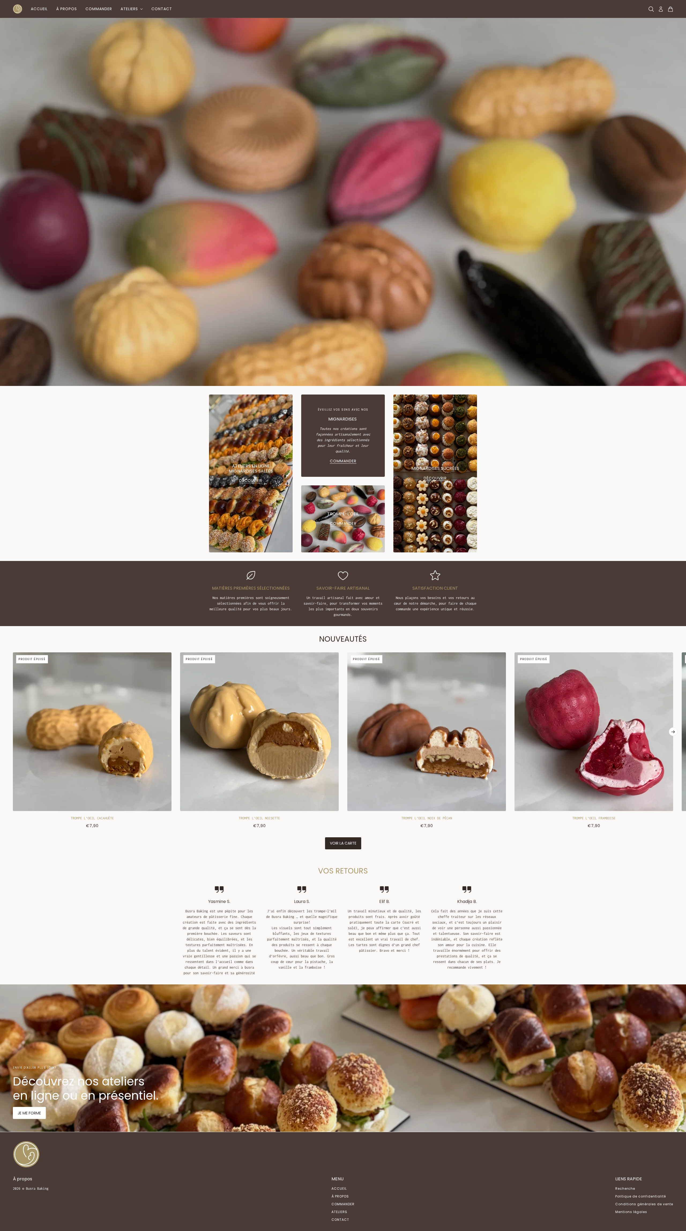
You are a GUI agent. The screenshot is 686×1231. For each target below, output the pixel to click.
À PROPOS (340, 1196)
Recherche (625, 1188)
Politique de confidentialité (640, 1196)
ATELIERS (339, 1212)
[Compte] (660, 9)
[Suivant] (673, 731)
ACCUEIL (339, 1188)
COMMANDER (343, 1204)
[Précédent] (13, 656)
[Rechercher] (651, 9)
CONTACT (340, 1219)
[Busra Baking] (17, 9)
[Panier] (670, 9)
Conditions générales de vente (644, 1204)
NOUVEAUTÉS (343, 639)
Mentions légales (631, 1212)
